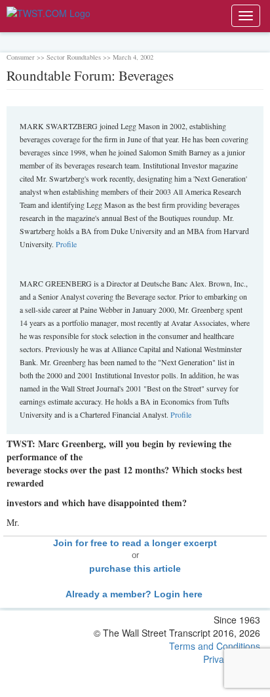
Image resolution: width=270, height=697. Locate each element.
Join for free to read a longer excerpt (135, 543)
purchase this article (135, 568)
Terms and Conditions (214, 645)
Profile (66, 244)
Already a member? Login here (135, 594)
